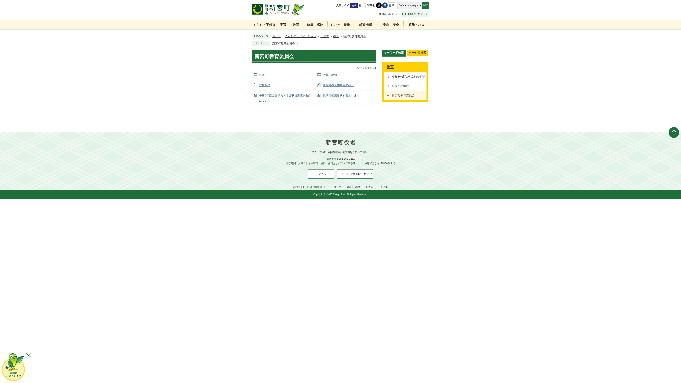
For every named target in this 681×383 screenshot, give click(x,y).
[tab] (394, 53)
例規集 (369, 187)
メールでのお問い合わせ (355, 173)
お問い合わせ (415, 13)
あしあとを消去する (297, 43)
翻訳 (425, 5)
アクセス (321, 173)
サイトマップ (334, 187)
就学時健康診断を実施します (341, 95)
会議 (262, 74)
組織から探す (386, 13)
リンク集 (383, 187)
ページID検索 (417, 52)
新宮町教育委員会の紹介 (338, 85)
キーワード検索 (394, 52)
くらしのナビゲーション (300, 36)
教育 (336, 36)
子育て (324, 36)
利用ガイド (299, 187)
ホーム (276, 36)
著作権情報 (316, 187)
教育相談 (264, 85)
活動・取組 (330, 74)
